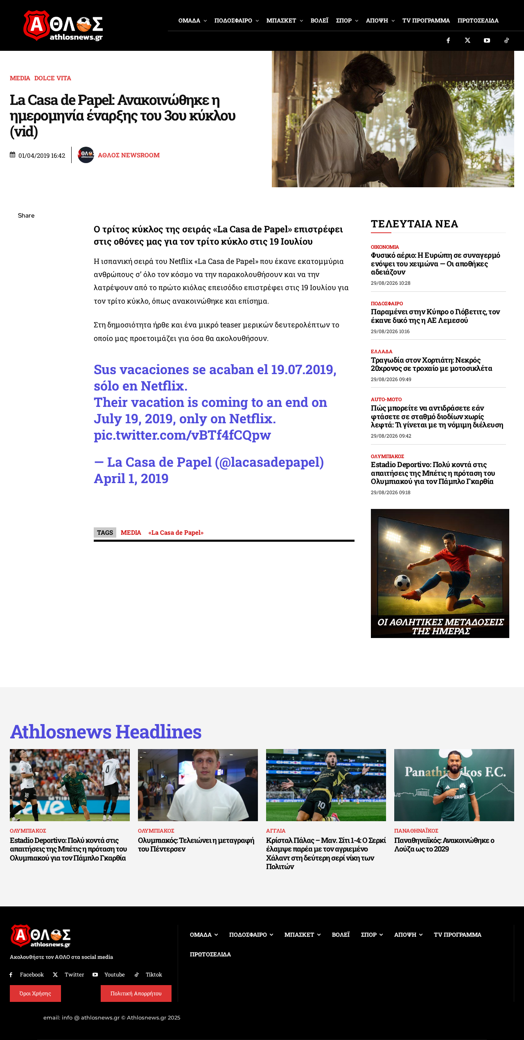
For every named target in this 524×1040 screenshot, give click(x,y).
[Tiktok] (507, 41)
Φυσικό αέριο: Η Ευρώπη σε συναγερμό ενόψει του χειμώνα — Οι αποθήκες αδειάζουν (435, 263)
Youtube (114, 974)
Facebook (32, 974)
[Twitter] (468, 41)
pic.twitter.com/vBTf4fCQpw (182, 434)
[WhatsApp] (26, 274)
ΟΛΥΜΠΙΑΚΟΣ (387, 456)
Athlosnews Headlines (105, 731)
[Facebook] (448, 41)
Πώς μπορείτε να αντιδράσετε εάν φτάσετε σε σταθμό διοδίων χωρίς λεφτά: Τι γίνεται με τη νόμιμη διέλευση (437, 416)
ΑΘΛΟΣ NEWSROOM (129, 155)
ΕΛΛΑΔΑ (382, 351)
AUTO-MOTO (386, 399)
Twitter (74, 974)
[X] (26, 255)
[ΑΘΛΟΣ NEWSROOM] (87, 155)
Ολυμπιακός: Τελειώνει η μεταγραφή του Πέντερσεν (196, 844)
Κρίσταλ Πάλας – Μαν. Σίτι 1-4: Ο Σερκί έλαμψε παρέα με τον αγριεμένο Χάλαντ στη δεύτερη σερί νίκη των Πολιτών (326, 853)
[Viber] (26, 293)
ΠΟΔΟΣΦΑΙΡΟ (387, 303)
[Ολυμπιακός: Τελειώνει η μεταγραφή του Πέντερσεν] (198, 785)
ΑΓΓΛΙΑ (276, 830)
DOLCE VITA (52, 78)
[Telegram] (26, 312)
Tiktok (154, 974)
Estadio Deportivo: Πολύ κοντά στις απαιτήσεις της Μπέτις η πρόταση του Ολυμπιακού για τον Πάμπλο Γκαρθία (433, 472)
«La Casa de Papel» (176, 532)
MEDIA (20, 78)
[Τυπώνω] (26, 351)
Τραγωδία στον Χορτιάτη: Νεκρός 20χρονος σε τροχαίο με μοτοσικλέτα (431, 364)
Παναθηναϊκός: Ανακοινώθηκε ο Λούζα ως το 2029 (444, 844)
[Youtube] (487, 41)
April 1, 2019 (131, 478)
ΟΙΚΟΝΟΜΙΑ (385, 247)
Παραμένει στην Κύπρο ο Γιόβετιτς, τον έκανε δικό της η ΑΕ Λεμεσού (435, 316)
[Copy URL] (26, 332)
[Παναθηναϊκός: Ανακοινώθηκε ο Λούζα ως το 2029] (454, 785)
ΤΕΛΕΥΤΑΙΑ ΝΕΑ (414, 223)
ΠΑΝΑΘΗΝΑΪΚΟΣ (416, 830)
